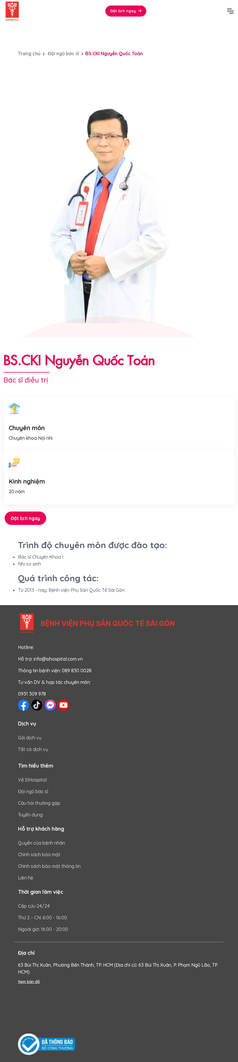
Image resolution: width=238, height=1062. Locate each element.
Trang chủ (29, 53)
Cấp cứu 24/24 (34, 906)
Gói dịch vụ (30, 738)
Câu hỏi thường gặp (39, 803)
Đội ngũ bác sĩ (63, 53)
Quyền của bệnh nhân (41, 843)
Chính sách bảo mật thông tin (49, 866)
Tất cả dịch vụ (33, 749)
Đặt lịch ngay (25, 518)
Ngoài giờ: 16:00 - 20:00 (43, 929)
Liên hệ (25, 878)
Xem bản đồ (29, 981)
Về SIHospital (32, 780)
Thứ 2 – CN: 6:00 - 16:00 (42, 917)
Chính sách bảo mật (39, 854)
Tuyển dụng (30, 815)
